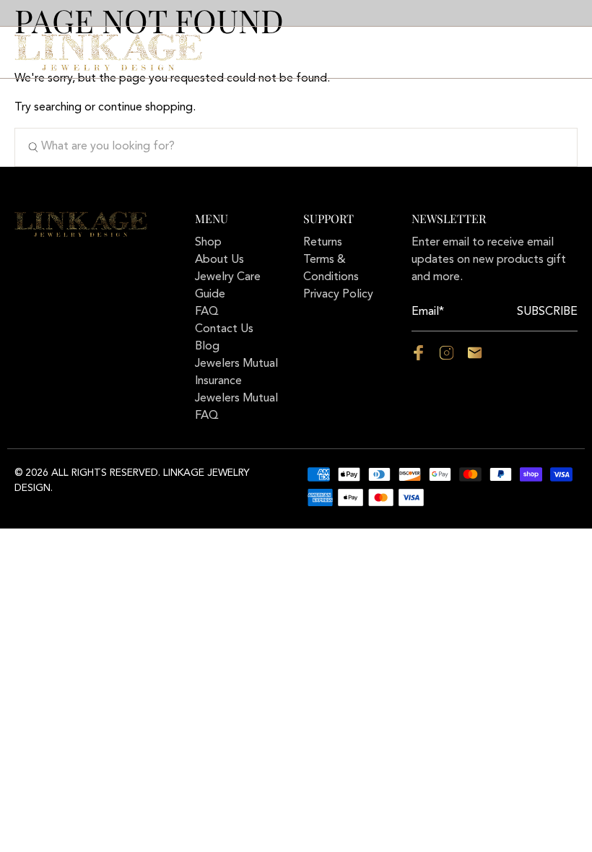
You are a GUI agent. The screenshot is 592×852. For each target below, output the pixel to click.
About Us (314, 52)
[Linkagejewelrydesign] (108, 52)
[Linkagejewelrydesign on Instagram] (446, 357)
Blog (207, 346)
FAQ (437, 52)
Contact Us (383, 52)
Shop (208, 242)
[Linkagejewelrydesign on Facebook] (418, 357)
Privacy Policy (338, 294)
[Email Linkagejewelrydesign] (475, 357)
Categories (247, 52)
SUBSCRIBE (547, 312)
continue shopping (145, 107)
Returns (322, 242)
